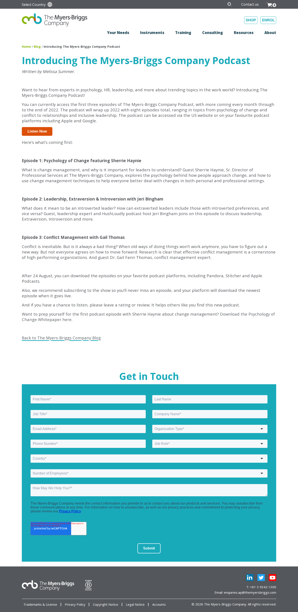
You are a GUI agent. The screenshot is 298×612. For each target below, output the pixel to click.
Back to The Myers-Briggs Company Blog (61, 337)
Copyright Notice (105, 604)
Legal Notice (135, 604)
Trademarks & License (40, 604)
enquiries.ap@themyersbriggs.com (250, 592)
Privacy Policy (75, 604)
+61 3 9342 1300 (263, 587)
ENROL (268, 20)
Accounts (159, 604)
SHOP (251, 20)
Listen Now (37, 131)
